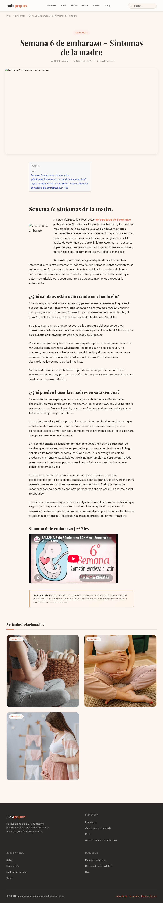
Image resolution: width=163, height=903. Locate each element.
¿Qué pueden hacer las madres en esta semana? (59, 183)
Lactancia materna (16, 872)
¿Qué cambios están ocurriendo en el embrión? (58, 179)
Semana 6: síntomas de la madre (50, 175)
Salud (85, 5)
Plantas (97, 5)
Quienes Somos (149, 896)
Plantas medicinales (96, 860)
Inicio (9, 16)
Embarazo (51, 5)
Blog (107, 5)
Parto (88, 834)
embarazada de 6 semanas (113, 219)
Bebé (64, 5)
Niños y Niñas (13, 866)
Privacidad (134, 896)
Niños (74, 5)
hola (17, 5)
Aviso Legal (122, 896)
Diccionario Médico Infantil (99, 866)
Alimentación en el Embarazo (101, 840)
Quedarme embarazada (98, 828)
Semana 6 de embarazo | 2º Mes (49, 187)
